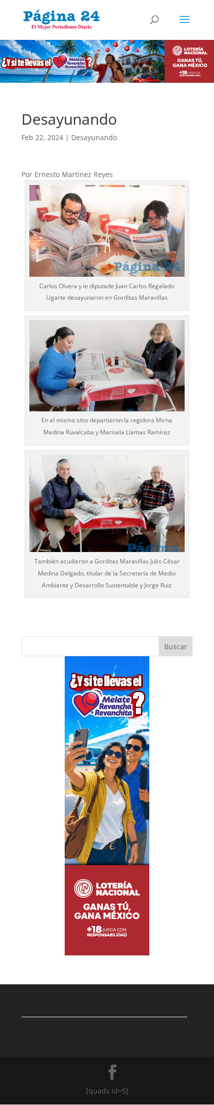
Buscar (175, 646)
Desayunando (94, 137)
